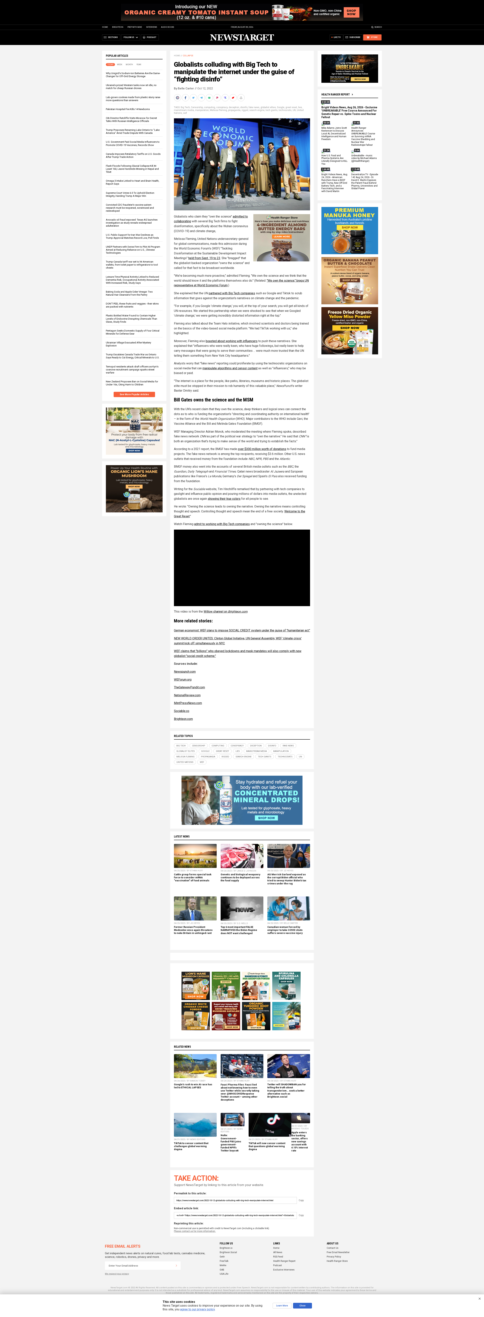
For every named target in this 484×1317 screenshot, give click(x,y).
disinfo (243, 107)
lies (300, 107)
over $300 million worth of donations (262, 449)
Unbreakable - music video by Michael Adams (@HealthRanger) (364, 158)
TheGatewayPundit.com (189, 687)
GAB (222, 1269)
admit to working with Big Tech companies (222, 524)
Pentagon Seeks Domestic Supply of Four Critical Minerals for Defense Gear (132, 332)
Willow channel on (225, 611)
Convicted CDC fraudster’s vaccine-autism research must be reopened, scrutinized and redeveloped (130, 207)
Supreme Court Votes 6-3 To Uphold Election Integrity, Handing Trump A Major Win (130, 194)
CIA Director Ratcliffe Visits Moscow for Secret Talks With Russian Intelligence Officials (131, 119)
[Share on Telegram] (202, 97)
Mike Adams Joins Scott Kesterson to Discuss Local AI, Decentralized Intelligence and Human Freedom (334, 134)
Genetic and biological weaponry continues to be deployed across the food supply (240, 877)
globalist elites (268, 107)
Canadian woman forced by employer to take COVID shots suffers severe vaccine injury (285, 930)
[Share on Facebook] (186, 97)
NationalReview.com (187, 695)
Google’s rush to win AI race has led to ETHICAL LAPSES (193, 1086)
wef (185, 113)
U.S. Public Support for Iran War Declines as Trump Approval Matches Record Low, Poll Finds (132, 236)
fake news (254, 107)
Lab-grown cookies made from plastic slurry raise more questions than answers (133, 99)
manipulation (202, 110)
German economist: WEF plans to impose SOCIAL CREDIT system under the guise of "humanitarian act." (242, 630)
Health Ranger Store (337, 1261)
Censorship (197, 107)
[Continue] (176, 1265)
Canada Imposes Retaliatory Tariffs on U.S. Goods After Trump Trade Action (133, 155)
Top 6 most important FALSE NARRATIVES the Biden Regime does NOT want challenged (239, 930)
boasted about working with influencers (232, 341)
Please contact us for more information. (195, 1231)
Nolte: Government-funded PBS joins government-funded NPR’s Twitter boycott (231, 1143)
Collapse (188, 55)
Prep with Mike (134, 27)
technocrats (285, 110)
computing (209, 107)
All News (277, 1252)
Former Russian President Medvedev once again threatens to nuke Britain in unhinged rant (193, 930)
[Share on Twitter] (194, 97)
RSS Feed (278, 1256)
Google (280, 107)
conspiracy (222, 107)
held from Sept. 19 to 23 (204, 258)
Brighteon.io (226, 1248)
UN (294, 110)
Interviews (151, 27)
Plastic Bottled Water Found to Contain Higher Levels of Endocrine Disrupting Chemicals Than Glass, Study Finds (131, 318)
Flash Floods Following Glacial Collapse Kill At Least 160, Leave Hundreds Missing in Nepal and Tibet (132, 168)
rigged (245, 110)
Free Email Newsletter (338, 1252)
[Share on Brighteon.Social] (178, 97)
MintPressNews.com (188, 703)
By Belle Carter (184, 88)
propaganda (234, 110)
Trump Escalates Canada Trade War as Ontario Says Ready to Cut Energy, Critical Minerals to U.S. (132, 356)
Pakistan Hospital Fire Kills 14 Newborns (128, 109)
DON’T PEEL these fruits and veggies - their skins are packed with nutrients (132, 305)
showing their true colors (224, 498)
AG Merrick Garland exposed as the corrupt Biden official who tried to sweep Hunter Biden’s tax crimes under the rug (286, 879)
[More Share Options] (241, 97)
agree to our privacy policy (197, 1309)
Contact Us (332, 1248)
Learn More (282, 1305)
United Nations (184, 762)
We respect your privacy (117, 1274)
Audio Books (167, 27)
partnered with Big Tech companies (232, 293)
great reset (291, 107)
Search (378, 27)
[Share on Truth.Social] (226, 97)
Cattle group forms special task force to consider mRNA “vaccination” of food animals (192, 877)
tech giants (272, 110)
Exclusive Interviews (284, 1269)
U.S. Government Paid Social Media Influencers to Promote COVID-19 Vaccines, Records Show (133, 143)
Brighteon (117, 27)
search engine (256, 110)
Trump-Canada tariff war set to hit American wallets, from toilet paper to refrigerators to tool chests (132, 264)
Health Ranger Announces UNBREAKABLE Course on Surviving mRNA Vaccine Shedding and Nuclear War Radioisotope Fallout (363, 136)
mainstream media (184, 110)
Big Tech (185, 107)
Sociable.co (181, 711)
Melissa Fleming (218, 110)
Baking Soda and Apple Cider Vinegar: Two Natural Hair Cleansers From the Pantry (129, 293)
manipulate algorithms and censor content (230, 368)
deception (234, 107)
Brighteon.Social (228, 1252)
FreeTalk (224, 1261)
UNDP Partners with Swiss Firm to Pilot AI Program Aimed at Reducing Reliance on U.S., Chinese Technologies (133, 249)
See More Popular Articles (134, 394)
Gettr (222, 1256)
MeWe (223, 1265)
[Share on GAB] (210, 97)
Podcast (277, 1265)
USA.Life (224, 1274)
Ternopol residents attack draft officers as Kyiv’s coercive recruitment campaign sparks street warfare (132, 369)
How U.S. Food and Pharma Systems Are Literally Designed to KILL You (334, 159)
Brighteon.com (183, 719)
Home (105, 27)
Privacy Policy (334, 1256)
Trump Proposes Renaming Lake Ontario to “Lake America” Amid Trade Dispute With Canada (133, 131)
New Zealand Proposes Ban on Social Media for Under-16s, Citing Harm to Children (132, 383)
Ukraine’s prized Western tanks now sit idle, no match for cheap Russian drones (131, 87)
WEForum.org (183, 679)
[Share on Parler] (218, 97)
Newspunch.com (185, 671)
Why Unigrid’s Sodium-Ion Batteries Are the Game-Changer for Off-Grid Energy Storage (133, 75)
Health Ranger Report (335, 94)
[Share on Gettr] (233, 97)
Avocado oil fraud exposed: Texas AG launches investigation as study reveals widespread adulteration (131, 222)
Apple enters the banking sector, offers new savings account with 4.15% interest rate (299, 1141)
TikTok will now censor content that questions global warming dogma (267, 1146)
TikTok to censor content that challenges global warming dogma (191, 1146)
